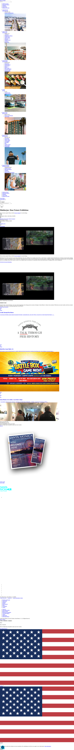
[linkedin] (3, 590)
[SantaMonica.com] (6, 494)
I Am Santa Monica (5, 613)
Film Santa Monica (5, 4)
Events (3, 89)
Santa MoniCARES (6, 610)
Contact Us (10, 597)
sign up (1, 425)
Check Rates (7, 116)
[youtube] (3, 588)
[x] (38, 584)
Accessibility (4, 606)
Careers (3, 614)
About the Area (5, 9)
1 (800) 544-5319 (3, 597)
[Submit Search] (11, 203)
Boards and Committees (6, 612)
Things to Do (4, 31)
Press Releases (5, 604)
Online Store (4, 615)
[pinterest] (3, 592)
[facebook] (3, 497)
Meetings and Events (6, 599)
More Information (48, 746)
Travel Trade (4, 6)
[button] (37, 715)
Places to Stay (4, 112)
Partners (3, 603)
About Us (4, 609)
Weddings (4, 5)
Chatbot (3, 607)
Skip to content (2, 0)
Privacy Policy (2, 619)
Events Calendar (17, 212)
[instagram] (3, 586)
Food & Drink (5, 60)
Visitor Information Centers (18, 597)
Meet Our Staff (5, 611)
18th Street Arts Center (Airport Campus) (7, 218)
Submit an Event (5, 3)
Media (3, 605)
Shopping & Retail (5, 165)
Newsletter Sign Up (3, 628)
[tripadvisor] (3, 594)
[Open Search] (5, 199)
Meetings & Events (5, 7)
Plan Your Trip (5, 135)
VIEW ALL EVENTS (4, 307)
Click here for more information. (6, 262)
